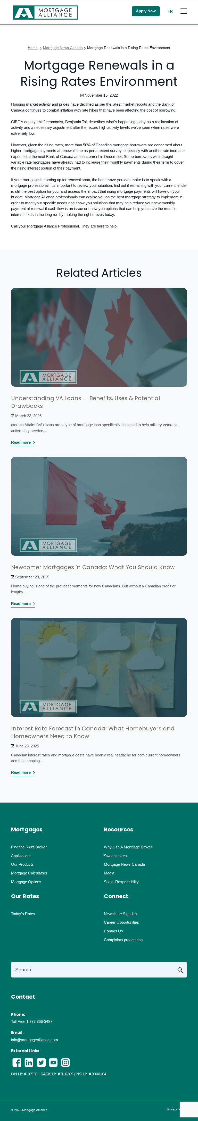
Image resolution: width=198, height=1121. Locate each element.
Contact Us (113, 931)
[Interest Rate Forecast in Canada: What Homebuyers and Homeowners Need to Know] (99, 671)
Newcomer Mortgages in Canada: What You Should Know (93, 567)
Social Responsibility (121, 882)
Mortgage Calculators (29, 873)
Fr (170, 11)
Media (109, 873)
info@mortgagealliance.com (34, 1040)
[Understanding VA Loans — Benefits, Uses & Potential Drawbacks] (99, 341)
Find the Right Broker (29, 847)
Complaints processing (123, 940)
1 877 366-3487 (39, 1021)
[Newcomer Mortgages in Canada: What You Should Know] (99, 510)
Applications (21, 856)
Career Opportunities (121, 922)
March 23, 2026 (28, 416)
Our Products (22, 864)
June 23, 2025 (27, 746)
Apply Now (146, 11)
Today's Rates (23, 914)
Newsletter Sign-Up (120, 914)
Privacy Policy (177, 1109)
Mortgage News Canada (63, 48)
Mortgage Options (26, 882)
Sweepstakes (115, 856)
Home (33, 48)
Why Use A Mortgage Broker (128, 847)
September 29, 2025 (32, 577)
